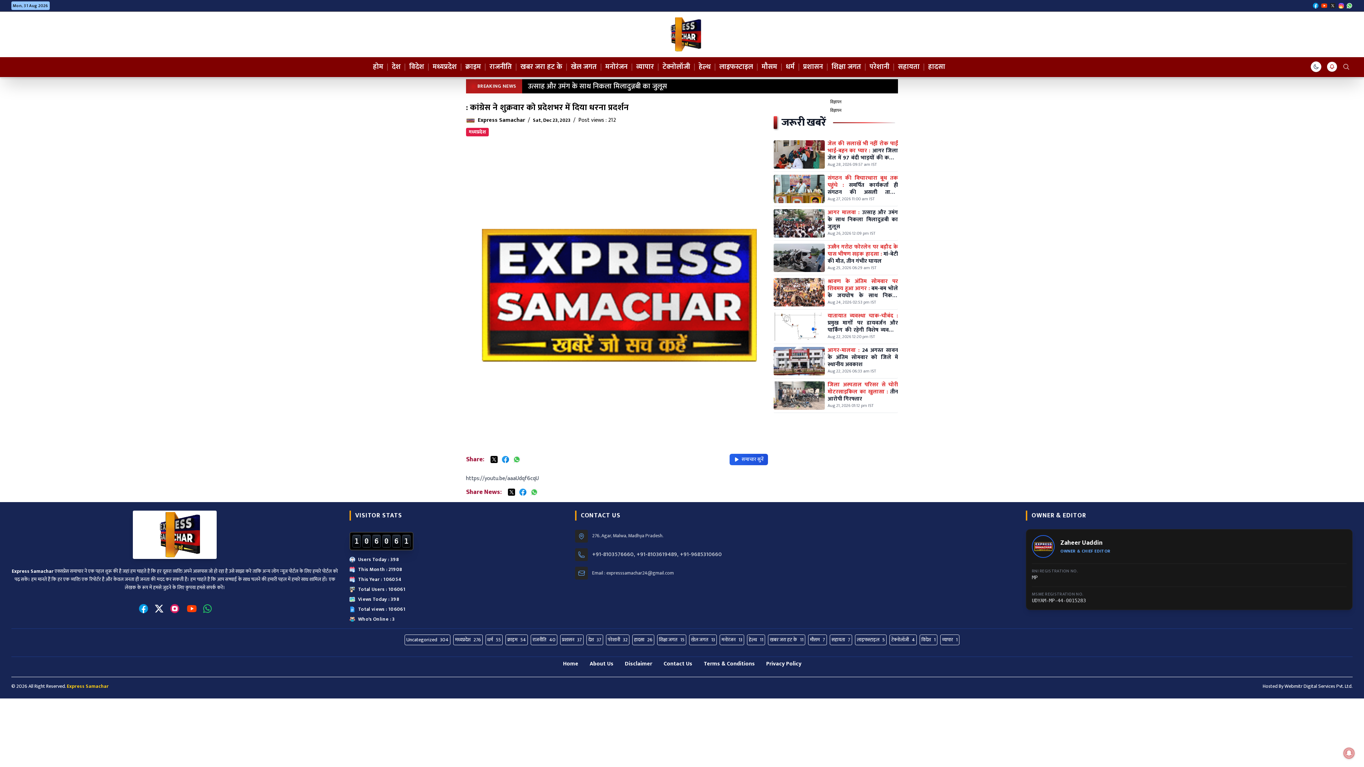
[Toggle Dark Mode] (1316, 66)
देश (396, 67)
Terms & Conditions (729, 664)
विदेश (416, 67)
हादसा (936, 67)
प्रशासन (813, 67)
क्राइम (473, 67)
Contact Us (678, 664)
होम (378, 67)
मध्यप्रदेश (445, 67)
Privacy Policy (783, 664)
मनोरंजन (616, 67)
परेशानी (879, 67)
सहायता (909, 67)
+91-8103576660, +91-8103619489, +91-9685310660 (657, 554)
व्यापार (645, 67)
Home (570, 664)
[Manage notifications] (1349, 753)
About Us (601, 664)
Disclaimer (638, 664)
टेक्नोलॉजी (676, 67)
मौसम (769, 67)
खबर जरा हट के (541, 67)
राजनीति (500, 67)
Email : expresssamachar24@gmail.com (633, 573)
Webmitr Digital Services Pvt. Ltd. (1318, 686)
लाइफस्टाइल (736, 67)
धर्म (790, 67)
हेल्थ (705, 67)
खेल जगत (584, 67)
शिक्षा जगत (846, 67)
